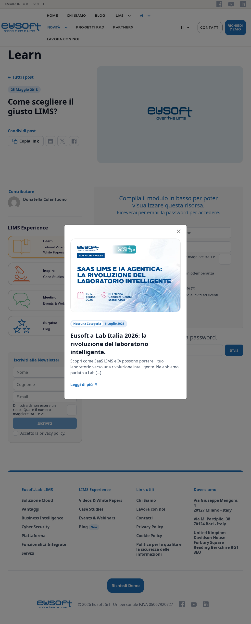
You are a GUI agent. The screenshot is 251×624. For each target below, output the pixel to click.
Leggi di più (81, 384)
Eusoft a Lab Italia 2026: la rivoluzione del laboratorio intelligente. (109, 343)
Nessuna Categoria (87, 324)
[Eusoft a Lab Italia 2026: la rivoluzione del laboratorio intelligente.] (125, 275)
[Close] (179, 231)
